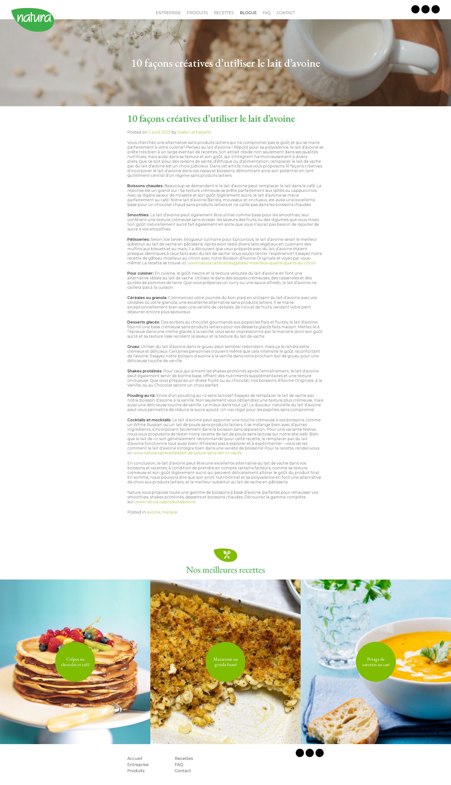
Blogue (248, 13)
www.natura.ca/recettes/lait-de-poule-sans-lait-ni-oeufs (187, 453)
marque (169, 512)
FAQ (267, 13)
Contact (286, 13)
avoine (153, 512)
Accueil (134, 758)
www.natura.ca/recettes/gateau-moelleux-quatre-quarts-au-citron (252, 263)
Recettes (224, 13)
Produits (197, 13)
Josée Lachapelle (194, 132)
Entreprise (168, 13)
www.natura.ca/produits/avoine (165, 502)
